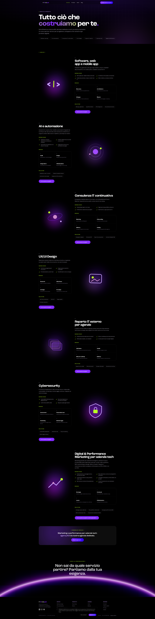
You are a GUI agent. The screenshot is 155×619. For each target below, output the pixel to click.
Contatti (105, 604)
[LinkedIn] (39, 609)
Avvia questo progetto (83, 111)
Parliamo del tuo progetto (106, 2)
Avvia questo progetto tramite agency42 (87, 517)
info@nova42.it (106, 605)
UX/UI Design (79, 38)
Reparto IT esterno (88, 38)
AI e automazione (55, 38)
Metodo (89, 605)
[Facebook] (44, 609)
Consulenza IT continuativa (67, 38)
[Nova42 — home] (46, 2)
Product (73, 2)
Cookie (104, 609)
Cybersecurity (98, 38)
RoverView (74, 604)
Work (78, 2)
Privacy (104, 607)
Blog (82, 2)
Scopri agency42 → (77, 540)
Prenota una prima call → (77, 586)
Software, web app (44, 38)
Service (68, 2)
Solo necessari (84, 614)
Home (89, 604)
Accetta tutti (92, 614)
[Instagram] (42, 609)
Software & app (60, 604)
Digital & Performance (110, 38)
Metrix (73, 605)
